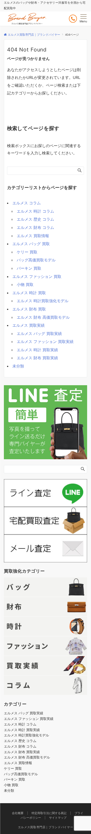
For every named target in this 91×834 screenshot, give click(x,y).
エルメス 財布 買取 (29, 309)
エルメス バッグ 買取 (31, 243)
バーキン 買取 (29, 268)
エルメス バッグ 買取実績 (39, 333)
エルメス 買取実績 (28, 325)
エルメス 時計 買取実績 (37, 349)
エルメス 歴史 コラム (35, 219)
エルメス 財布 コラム (35, 227)
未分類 (18, 366)
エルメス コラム (26, 202)
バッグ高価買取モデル (36, 260)
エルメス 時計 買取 (29, 292)
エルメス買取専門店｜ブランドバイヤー (45, 827)
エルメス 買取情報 (33, 235)
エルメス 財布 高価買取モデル (43, 317)
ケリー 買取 (27, 252)
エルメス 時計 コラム (35, 211)
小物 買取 (25, 284)
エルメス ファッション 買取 (36, 276)
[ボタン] (73, 19)
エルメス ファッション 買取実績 (45, 341)
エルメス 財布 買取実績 (37, 357)
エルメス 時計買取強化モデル (42, 300)
